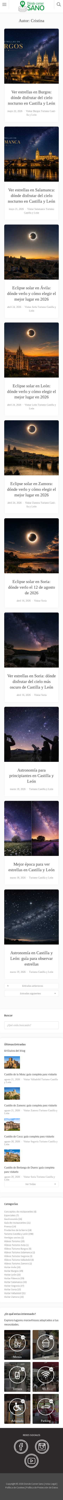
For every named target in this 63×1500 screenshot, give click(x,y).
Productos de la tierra (15, 1230)
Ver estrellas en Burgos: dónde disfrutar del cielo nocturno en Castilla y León (31, 98)
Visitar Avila (31, 307)
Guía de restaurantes (15, 1222)
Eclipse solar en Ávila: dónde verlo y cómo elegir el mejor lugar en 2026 (31, 293)
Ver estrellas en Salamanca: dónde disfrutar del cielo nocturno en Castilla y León (31, 196)
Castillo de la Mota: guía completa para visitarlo (30, 1074)
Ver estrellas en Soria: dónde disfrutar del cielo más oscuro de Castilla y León (31, 681)
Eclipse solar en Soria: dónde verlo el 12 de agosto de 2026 (31, 587)
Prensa (8, 1226)
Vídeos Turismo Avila (15, 1245)
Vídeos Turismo (12, 1241)
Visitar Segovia (30, 1141)
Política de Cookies (14, 1487)
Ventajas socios (12, 1237)
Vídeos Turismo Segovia (16, 1256)
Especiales (10, 1215)
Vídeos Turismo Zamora (16, 1263)
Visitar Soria (40, 600)
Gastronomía (11, 1219)
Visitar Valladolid (32, 1079)
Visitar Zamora (32, 502)
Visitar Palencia (12, 1278)
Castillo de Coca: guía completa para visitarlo (29, 1136)
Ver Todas (30, 1184)
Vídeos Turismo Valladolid (17, 1259)
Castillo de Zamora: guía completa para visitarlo (30, 1105)
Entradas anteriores (32, 985)
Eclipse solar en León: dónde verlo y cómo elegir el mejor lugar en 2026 (31, 391)
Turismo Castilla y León (41, 789)
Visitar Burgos (33, 111)
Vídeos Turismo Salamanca (18, 1252)
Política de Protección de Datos (42, 1487)
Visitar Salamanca (36, 209)
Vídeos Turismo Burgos (16, 1248)
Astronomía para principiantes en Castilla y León (31, 776)
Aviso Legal (50, 1483)
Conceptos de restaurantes (18, 1211)
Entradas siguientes (30, 993)
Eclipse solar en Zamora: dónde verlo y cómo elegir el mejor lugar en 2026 (31, 489)
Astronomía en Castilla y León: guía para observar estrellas (31, 958)
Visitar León (31, 405)
